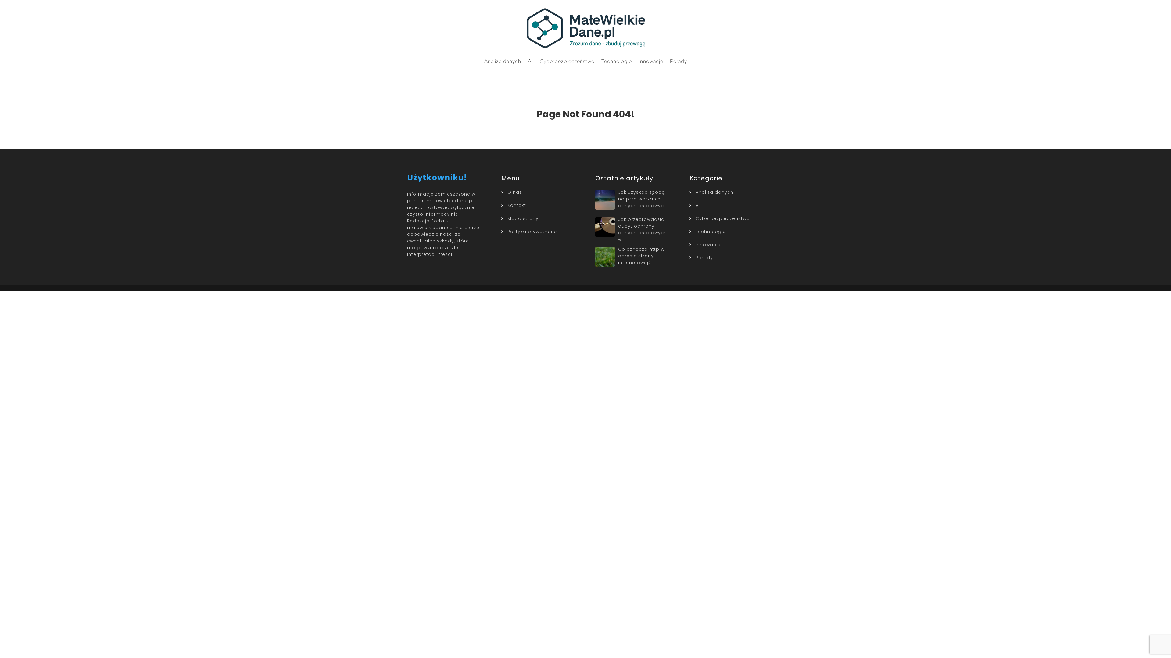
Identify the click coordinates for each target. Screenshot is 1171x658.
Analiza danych (502, 61)
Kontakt (516, 205)
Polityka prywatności (532, 231)
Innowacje (651, 61)
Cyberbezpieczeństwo (567, 61)
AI (530, 61)
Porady (678, 61)
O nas (514, 192)
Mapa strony (523, 218)
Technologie (616, 61)
